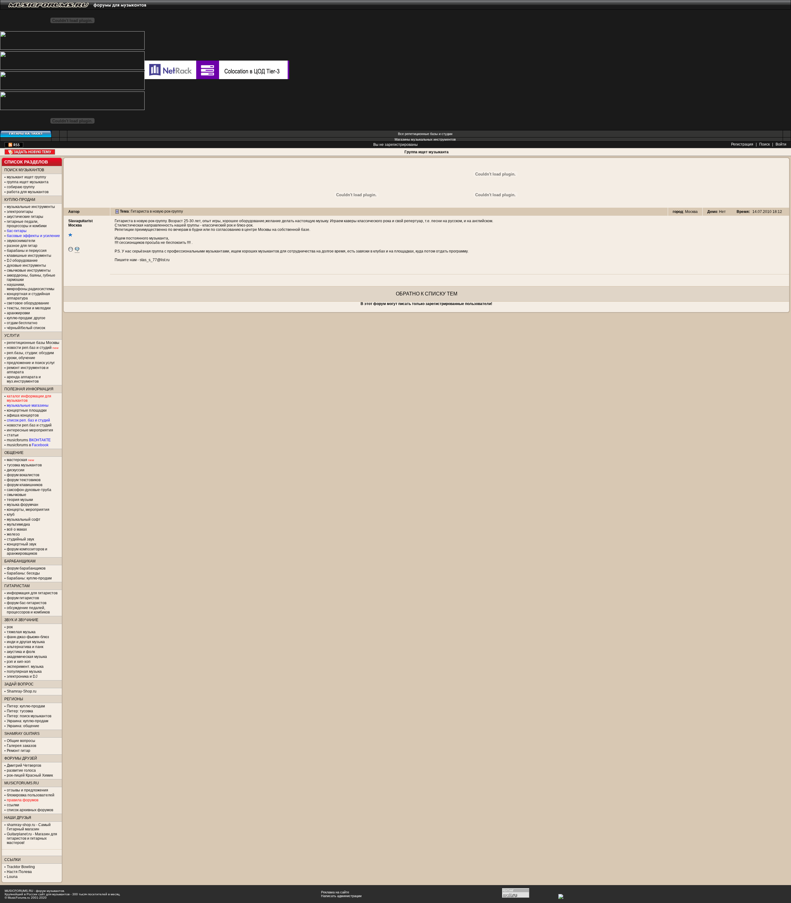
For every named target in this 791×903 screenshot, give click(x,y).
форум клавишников (24, 485)
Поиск (764, 144)
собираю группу (21, 187)
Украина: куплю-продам (27, 721)
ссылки (13, 805)
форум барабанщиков (26, 568)
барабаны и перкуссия (27, 250)
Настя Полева (19, 872)
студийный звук (20, 539)
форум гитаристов (23, 598)
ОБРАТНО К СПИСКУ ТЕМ (426, 293)
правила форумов (22, 800)
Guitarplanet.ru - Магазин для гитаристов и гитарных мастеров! (32, 838)
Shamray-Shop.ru (21, 691)
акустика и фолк (21, 652)
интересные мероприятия (30, 430)
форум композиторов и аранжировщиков (27, 551)
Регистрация (742, 144)
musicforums (29, 440)
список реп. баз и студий (28, 420)
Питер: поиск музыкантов (29, 716)
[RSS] (14, 146)
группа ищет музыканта (28, 182)
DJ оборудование (22, 260)
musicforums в (28, 445)
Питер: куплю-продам (26, 706)
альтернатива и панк (25, 647)
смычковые (16, 495)
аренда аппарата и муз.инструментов (24, 379)
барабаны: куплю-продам (29, 578)
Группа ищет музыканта (426, 152)
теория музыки (20, 500)
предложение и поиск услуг (31, 363)
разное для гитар (22, 246)
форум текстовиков (23, 480)
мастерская (17, 460)
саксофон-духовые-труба (29, 490)
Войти (781, 144)
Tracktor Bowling (21, 867)
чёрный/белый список (26, 328)
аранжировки (18, 313)
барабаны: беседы (23, 573)
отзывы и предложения (27, 790)
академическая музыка (27, 657)
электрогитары (20, 212)
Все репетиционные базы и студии (425, 134)
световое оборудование (28, 303)
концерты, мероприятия (28, 509)
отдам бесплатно (22, 323)
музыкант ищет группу (26, 177)
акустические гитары (25, 216)
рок (10, 627)
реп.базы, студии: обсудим (30, 353)
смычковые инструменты (29, 270)
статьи (13, 435)
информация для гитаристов (32, 593)
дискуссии (15, 470)
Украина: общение (23, 726)
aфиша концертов (23, 415)
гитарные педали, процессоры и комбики (27, 223)
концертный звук (21, 544)
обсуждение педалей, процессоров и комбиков (28, 610)
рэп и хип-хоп (19, 661)
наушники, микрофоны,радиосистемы (30, 286)
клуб (11, 514)
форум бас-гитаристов (26, 603)
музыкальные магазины (28, 405)
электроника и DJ (22, 676)
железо (13, 534)
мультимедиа (18, 524)
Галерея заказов (21, 746)
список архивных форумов (30, 810)
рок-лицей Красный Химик (30, 775)
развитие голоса (21, 770)
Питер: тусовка (20, 711)
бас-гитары (17, 231)
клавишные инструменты (29, 255)
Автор (73, 212)
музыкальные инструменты (31, 207)
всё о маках (17, 529)
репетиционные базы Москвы (33, 343)
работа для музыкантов (28, 192)
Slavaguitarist (80, 221)
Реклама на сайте (335, 892)
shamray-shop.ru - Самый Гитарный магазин (29, 827)
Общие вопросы (21, 741)
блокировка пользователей (30, 795)
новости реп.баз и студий (29, 425)
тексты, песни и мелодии (29, 308)
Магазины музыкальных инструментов (425, 139)
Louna (12, 877)
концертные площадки (27, 410)
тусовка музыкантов (24, 465)
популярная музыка (24, 671)
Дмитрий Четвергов (24, 765)
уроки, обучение (21, 358)
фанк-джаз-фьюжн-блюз (28, 637)
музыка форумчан (22, 504)
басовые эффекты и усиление (33, 236)
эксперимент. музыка (25, 666)
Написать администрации (341, 896)
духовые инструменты (26, 265)
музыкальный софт (23, 519)
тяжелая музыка (21, 632)
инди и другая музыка (26, 642)
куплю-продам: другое (26, 318)
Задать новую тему (30, 152)
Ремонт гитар (18, 750)
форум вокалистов (23, 475)
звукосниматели (21, 241)
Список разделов (26, 161)
